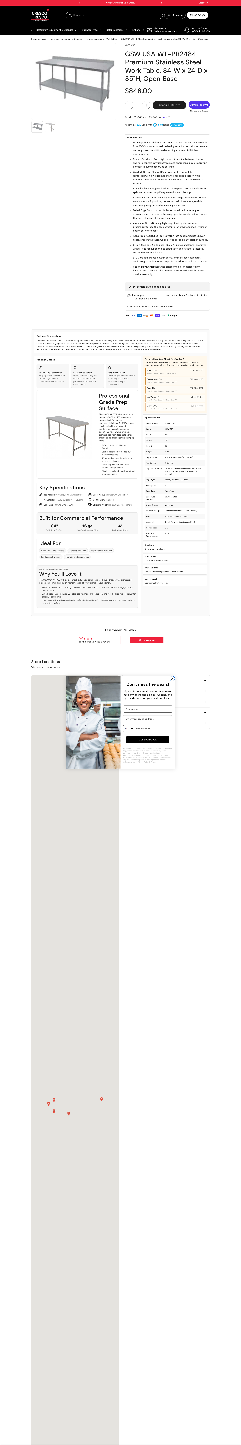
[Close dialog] (172, 678)
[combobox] (128, 728)
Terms (153, 762)
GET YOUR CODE (148, 739)
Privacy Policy (143, 762)
